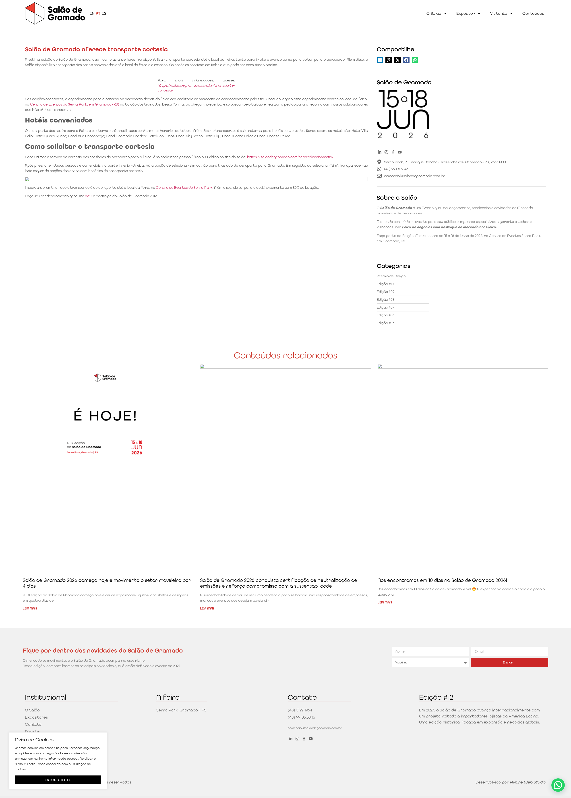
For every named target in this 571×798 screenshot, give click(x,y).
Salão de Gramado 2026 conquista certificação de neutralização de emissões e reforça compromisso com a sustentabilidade (278, 583)
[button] (380, 60)
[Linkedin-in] (379, 152)
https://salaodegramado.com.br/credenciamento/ (290, 157)
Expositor (465, 13)
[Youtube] (400, 152)
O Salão (433, 13)
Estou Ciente (58, 780)
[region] (58, 760)
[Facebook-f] (393, 152)
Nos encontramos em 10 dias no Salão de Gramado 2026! (442, 580)
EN (92, 13)
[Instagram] (386, 152)
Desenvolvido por (511, 782)
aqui (88, 196)
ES (103, 13)
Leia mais (30, 608)
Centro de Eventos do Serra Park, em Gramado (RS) (74, 104)
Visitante (498, 13)
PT (98, 13)
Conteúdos (533, 13)
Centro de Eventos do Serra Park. (184, 187)
